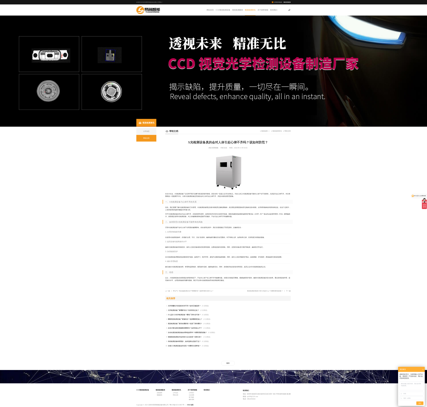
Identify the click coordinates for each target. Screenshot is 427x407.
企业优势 (191, 395)
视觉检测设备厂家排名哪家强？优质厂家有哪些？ (185, 323)
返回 (228, 363)
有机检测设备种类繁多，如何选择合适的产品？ (184, 341)
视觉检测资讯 (250, 10)
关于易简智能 (263, 10)
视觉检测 (264, 131)
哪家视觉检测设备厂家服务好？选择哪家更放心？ (185, 319)
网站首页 (210, 10)
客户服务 (191, 397)
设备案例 (159, 393)
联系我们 (273, 10)
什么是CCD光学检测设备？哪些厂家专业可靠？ (184, 315)
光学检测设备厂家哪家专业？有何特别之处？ (183, 310)
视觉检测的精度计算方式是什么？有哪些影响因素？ (269, 291)
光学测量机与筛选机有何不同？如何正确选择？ (184, 306)
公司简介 (191, 393)
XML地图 (190, 405)
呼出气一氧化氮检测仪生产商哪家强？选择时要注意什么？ (189, 291)
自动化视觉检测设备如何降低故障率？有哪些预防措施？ (187, 332)
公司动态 (175, 393)
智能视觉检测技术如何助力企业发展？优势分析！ (185, 337)
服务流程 (191, 399)
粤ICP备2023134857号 (176, 405)
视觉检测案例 (237, 10)
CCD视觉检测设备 (223, 10)
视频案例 (159, 395)
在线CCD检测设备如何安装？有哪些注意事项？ (184, 346)
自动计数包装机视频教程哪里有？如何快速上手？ (185, 328)
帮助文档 (287, 131)
